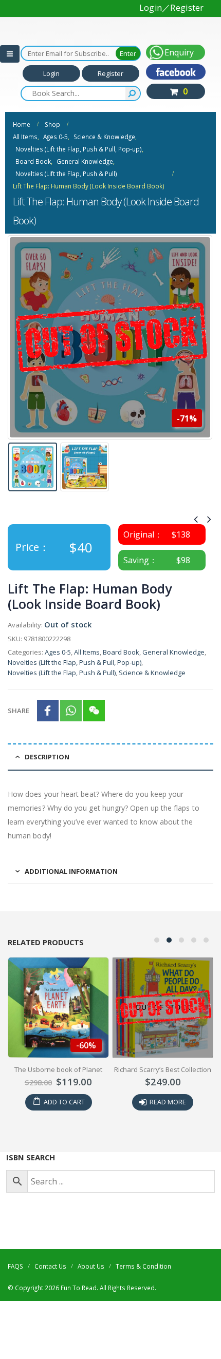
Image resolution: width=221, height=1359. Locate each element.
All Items (87, 652)
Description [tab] (47, 756)
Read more (168, 1102)
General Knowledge (173, 652)
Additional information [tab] (71, 871)
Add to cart (64, 1102)
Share (18, 710)
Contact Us (50, 1266)
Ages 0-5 (58, 652)
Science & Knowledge (152, 672)
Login (51, 73)
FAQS (15, 1266)
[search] (132, 93)
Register (110, 73)
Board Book (121, 652)
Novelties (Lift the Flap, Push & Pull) (62, 672)
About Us (91, 1266)
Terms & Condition (143, 1266)
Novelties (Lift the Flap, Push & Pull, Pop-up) (74, 662)
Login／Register (171, 7)
